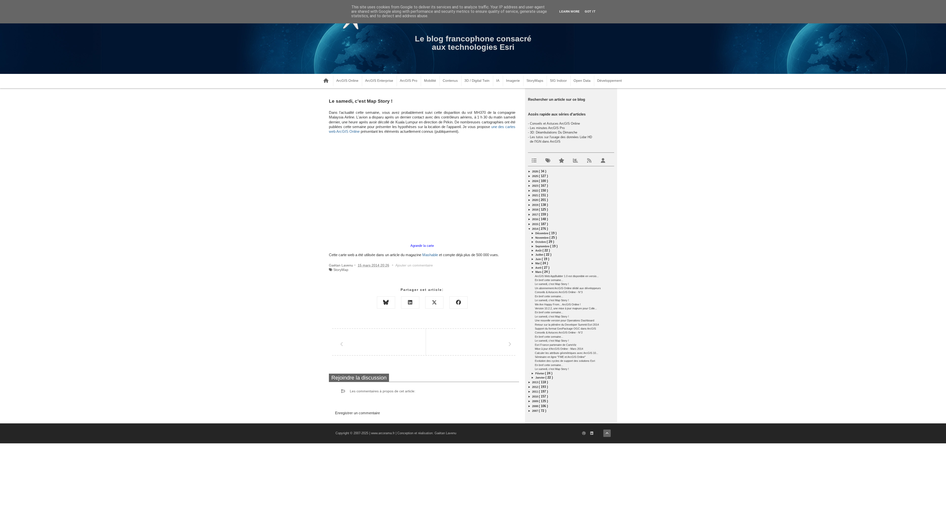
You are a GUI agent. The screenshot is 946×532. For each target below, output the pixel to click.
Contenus (450, 81)
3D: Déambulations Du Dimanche (553, 132)
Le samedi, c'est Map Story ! (552, 284)
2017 (535, 214)
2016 (535, 219)
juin (538, 259)
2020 (535, 200)
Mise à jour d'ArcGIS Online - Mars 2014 (559, 348)
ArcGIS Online (347, 81)
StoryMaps (534, 81)
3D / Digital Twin (477, 81)
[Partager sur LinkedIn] (410, 302)
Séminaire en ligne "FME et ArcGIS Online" (560, 356)
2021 (535, 195)
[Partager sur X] (434, 302)
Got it (590, 11)
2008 (535, 406)
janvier (540, 377)
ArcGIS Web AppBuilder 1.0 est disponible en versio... (567, 276)
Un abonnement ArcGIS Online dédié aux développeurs (568, 288)
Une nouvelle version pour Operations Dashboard (564, 320)
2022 (535, 190)
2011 (535, 391)
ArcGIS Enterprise (379, 81)
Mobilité (430, 81)
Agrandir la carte (422, 246)
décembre (542, 233)
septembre (542, 246)
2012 (535, 386)
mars (538, 271)
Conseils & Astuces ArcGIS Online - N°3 (559, 292)
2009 (535, 401)
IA (497, 81)
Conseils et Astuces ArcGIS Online (555, 123)
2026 (535, 171)
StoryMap (340, 270)
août (538, 250)
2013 (535, 382)
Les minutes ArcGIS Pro (547, 128)
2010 (535, 396)
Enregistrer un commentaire (357, 413)
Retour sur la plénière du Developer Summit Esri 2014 (567, 324)
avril (538, 267)
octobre (541, 241)
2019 (535, 204)
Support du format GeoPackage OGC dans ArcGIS (565, 328)
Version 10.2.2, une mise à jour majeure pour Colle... (566, 308)
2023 (535, 185)
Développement (609, 81)
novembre (542, 237)
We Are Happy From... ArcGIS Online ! (558, 304)
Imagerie (513, 81)
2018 (535, 209)
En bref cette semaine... (549, 280)
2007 (535, 410)
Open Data (582, 81)
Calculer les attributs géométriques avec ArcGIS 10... (566, 352)
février (540, 373)
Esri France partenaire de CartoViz (555, 344)
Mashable (430, 255)
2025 (535, 176)
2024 (535, 181)
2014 (535, 228)
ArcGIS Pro (408, 81)
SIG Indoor (558, 81)
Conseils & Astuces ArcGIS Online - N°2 (559, 332)
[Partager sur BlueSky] (386, 302)
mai (538, 263)
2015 (535, 224)
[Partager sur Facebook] (458, 302)
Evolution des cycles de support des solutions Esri (565, 360)
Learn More (569, 11)
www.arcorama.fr (383, 433)
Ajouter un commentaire (414, 265)
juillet (539, 254)
